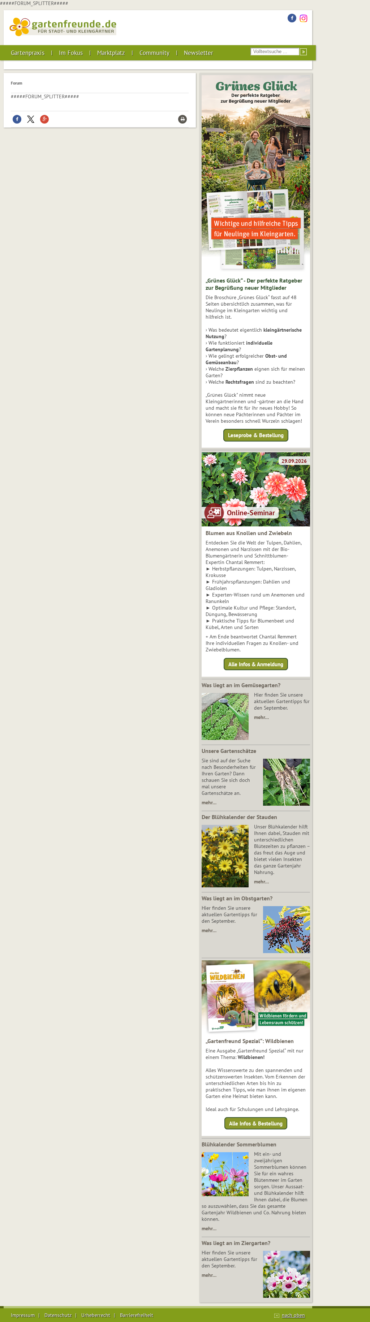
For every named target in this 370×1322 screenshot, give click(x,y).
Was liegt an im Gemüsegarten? (241, 685)
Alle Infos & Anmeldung (255, 663)
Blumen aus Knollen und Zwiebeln (249, 533)
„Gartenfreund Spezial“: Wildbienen (250, 1041)
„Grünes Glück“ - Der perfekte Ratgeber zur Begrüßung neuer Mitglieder (254, 284)
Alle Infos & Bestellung (256, 1123)
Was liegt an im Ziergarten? (236, 1242)
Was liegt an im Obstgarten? (237, 898)
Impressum (23, 1315)
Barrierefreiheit (136, 1315)
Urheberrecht (95, 1315)
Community (154, 53)
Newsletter (198, 53)
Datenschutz (58, 1315)
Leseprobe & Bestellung (256, 435)
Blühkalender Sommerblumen (239, 1144)
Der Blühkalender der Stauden (239, 817)
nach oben (293, 1315)
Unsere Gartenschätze (229, 750)
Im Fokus (71, 53)
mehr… (261, 717)
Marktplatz (111, 53)
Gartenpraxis (27, 53)
